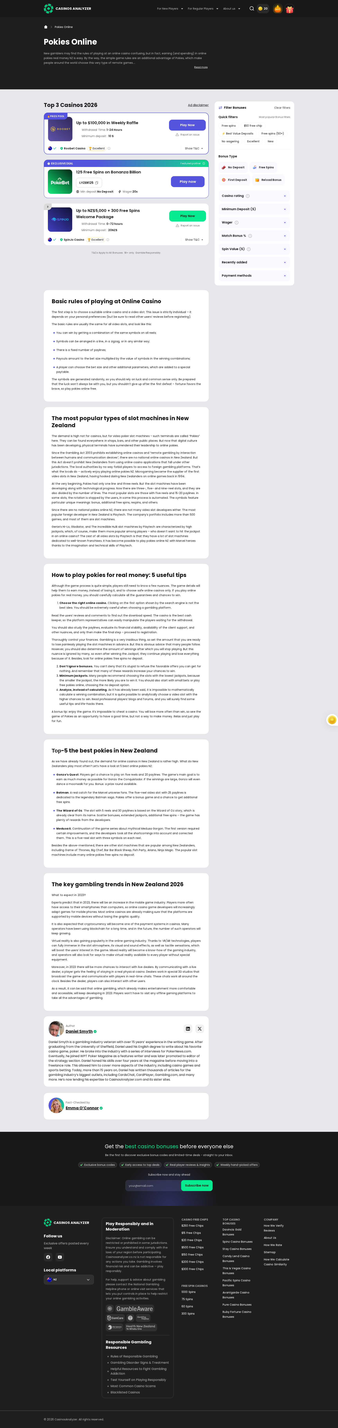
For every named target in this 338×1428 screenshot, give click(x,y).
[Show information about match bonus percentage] (250, 235)
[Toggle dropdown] (285, 196)
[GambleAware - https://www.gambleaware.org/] (134, 1308)
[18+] (110, 1308)
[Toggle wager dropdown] (285, 222)
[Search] (251, 8)
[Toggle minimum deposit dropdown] (285, 209)
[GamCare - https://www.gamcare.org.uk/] (115, 1318)
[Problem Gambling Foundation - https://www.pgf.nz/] (114, 1327)
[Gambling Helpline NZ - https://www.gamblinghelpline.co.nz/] (143, 1318)
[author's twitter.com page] (199, 1028)
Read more (201, 67)
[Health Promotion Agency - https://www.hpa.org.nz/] (141, 1327)
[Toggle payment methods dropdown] (285, 276)
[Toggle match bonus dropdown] (285, 236)
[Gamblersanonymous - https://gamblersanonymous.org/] (130, 1318)
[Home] (46, 27)
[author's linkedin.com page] (188, 1028)
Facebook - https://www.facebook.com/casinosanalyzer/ (48, 1257)
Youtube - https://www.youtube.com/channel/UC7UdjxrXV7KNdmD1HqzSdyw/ (60, 1257)
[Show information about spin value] (248, 249)
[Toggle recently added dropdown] (285, 262)
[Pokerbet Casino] (126, 179)
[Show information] (247, 196)
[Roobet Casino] (126, 133)
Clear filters (282, 108)
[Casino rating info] (109, 148)
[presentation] (169, 1185)
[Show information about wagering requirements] (236, 222)
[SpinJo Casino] (126, 224)
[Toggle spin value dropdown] (285, 249)
